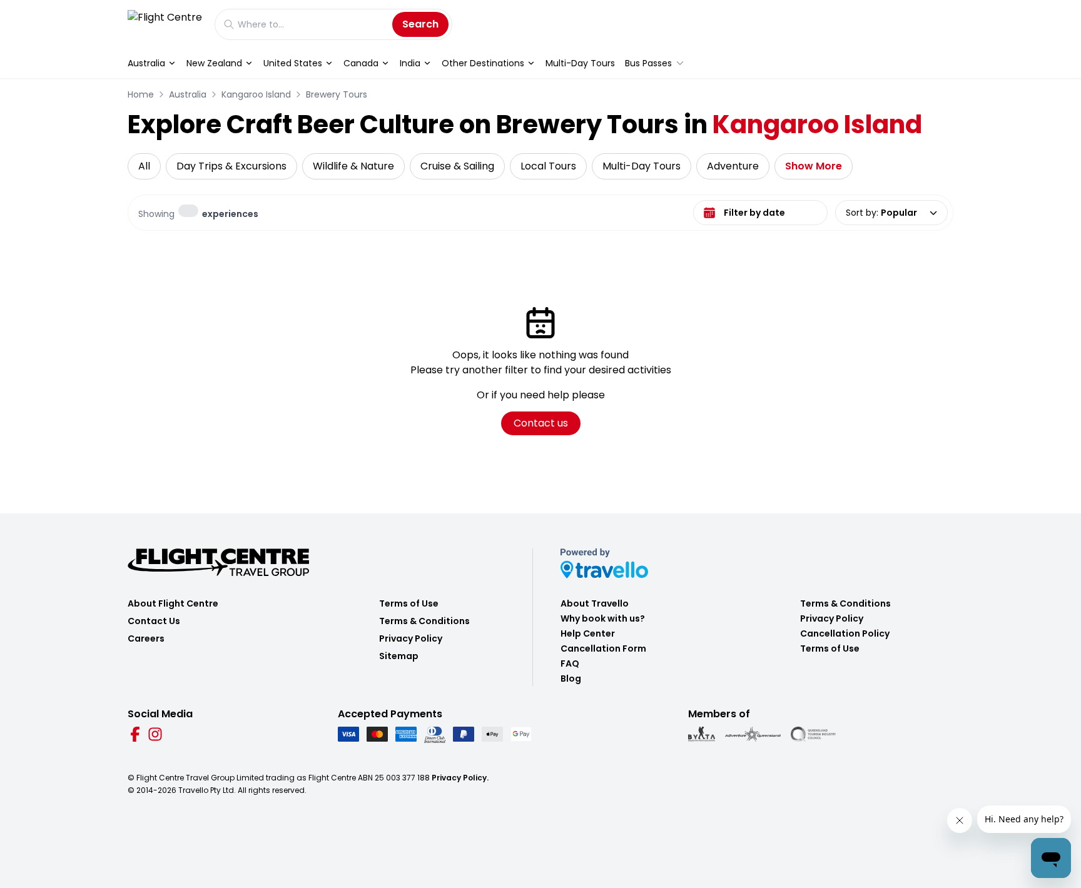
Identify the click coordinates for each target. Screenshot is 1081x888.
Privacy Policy (410, 638)
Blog (571, 678)
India (410, 63)
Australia (146, 63)
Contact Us (154, 621)
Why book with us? (603, 618)
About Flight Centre (173, 603)
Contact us (541, 423)
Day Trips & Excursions (231, 166)
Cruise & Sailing (457, 166)
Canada (360, 63)
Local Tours (548, 166)
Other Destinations (483, 63)
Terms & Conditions (424, 621)
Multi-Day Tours (580, 63)
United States (292, 63)
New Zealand (214, 63)
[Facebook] (135, 734)
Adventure (733, 166)
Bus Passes (648, 63)
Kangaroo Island (256, 94)
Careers (146, 638)
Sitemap (399, 656)
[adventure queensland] (753, 734)
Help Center (588, 633)
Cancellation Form (603, 648)
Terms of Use (409, 603)
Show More (813, 166)
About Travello (595, 603)
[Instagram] (155, 734)
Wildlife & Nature (353, 166)
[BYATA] (701, 734)
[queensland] (813, 734)
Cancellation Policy (845, 633)
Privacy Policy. (460, 777)
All (144, 166)
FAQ (570, 663)
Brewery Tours (336, 94)
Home (141, 94)
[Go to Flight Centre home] (165, 24)
